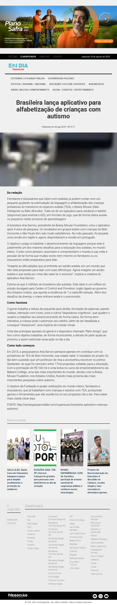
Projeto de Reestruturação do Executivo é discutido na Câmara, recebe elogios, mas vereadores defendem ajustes (97, 481)
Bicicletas (73, 544)
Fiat (28, 520)
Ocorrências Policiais (61, 78)
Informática (74, 568)
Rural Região (53, 577)
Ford (29, 527)
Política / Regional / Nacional (28, 84)
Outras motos (33, 548)
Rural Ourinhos (54, 573)
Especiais (31, 538)
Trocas (93, 567)
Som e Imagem (97, 556)
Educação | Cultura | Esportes (67, 84)
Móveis (94, 535)
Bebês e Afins (75, 540)
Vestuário (95, 570)
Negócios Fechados (99, 539)
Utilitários (31, 534)
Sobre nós (44, 56)
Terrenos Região (55, 584)
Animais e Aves (76, 537)
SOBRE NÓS (12, 520)
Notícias (13, 56)
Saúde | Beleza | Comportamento (30, 90)
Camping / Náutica (78, 548)
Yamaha (30, 545)
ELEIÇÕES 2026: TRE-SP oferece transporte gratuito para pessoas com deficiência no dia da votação (45, 478)
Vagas (72, 523)
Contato (57, 56)
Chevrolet (31, 516)
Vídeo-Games (96, 574)
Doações (73, 555)
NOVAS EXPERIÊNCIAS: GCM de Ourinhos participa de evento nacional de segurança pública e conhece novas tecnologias (71, 481)
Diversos (73, 551)
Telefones (95, 560)
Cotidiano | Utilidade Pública (28, 78)
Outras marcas (33, 531)
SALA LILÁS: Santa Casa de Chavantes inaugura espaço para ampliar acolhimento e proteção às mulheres (17, 480)
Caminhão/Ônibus (77, 533)
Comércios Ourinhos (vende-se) (55, 532)
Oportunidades (97, 543)
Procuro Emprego (77, 520)
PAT (71, 516)
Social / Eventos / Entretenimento (73, 90)
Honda (30, 541)
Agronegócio (96, 84)
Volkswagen (32, 523)
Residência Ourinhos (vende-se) (55, 554)
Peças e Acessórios (99, 546)
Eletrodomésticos (77, 558)
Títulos (94, 563)
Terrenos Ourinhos (56, 580)
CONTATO (11, 523)
